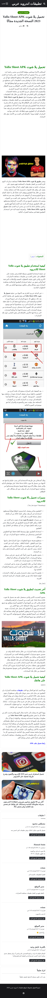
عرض (33, 256)
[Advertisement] (23, 46)
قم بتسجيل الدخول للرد (37, 835)
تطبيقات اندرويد (23, 12)
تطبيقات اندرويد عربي (16, 987)
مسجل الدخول (32, 977)
